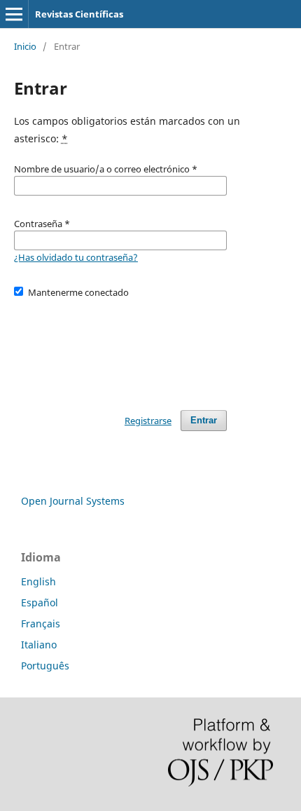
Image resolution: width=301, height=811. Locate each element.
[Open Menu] (14, 14)
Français (40, 623)
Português (45, 665)
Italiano (39, 644)
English (38, 581)
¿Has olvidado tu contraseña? (76, 257)
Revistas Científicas (79, 14)
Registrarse (148, 420)
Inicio (25, 46)
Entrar (203, 420)
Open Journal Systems (73, 500)
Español (39, 602)
